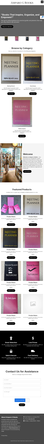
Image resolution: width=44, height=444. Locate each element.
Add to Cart (11, 224)
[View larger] (33, 69)
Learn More (27, 171)
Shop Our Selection (7, 26)
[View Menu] (42, 2)
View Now (11, 93)
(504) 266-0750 (31, 419)
